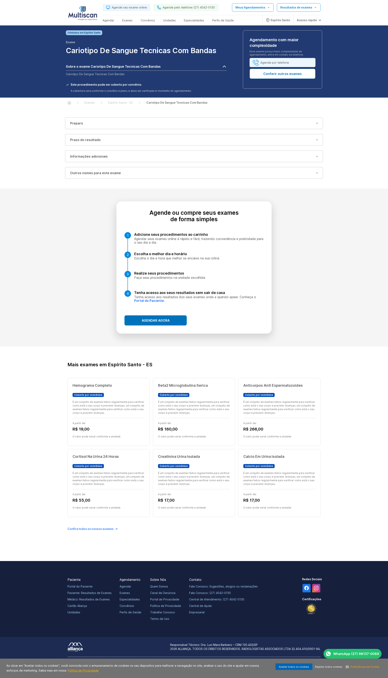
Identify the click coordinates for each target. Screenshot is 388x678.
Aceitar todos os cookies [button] (294, 666)
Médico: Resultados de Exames (88, 599)
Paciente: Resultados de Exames (89, 593)
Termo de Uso (159, 618)
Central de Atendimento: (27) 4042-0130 (216, 599)
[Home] (69, 102)
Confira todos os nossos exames (90, 529)
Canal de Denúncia (162, 593)
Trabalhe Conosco (162, 612)
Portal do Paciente (80, 586)
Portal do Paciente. (149, 301)
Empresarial (197, 612)
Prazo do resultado (85, 140)
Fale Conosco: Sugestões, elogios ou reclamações (223, 586)
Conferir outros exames (282, 74)
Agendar (125, 586)
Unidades (73, 612)
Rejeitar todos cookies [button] (328, 666)
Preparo (76, 123)
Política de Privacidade (83, 670)
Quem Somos (159, 586)
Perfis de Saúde (130, 612)
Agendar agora (156, 320)
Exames (125, 593)
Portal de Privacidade (164, 599)
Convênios (127, 605)
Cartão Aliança (77, 605)
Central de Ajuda (200, 605)
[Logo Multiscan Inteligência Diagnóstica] (82, 14)
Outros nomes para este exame (95, 173)
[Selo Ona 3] (311, 609)
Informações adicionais (89, 156)
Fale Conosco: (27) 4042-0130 (210, 593)
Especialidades (130, 599)
